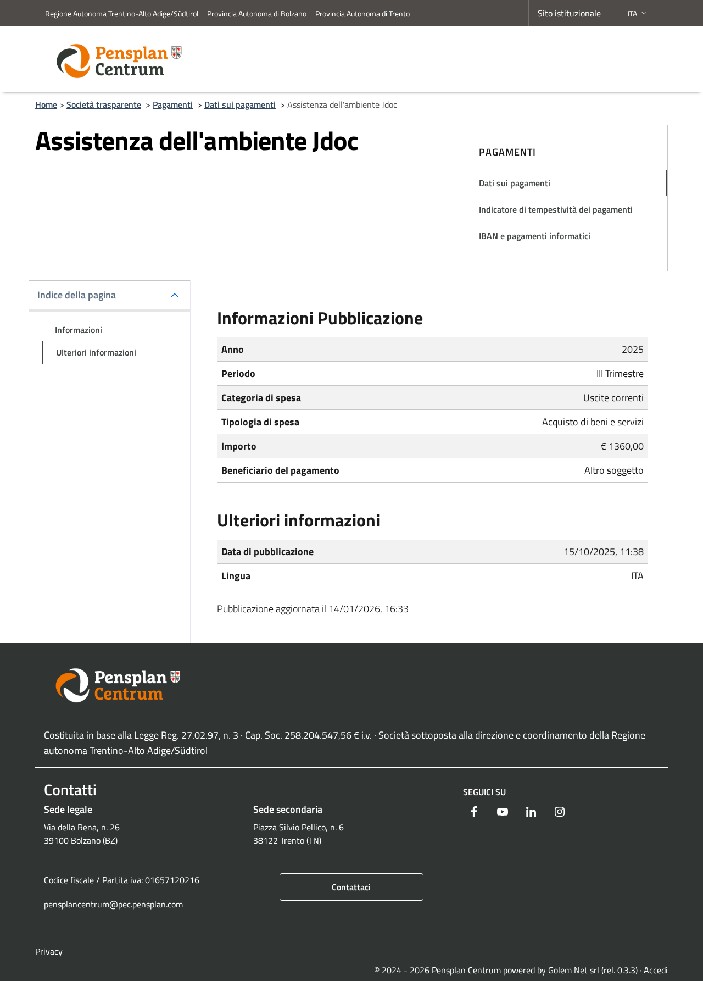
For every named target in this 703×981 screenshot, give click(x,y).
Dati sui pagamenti (240, 104)
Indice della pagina (76, 294)
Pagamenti (173, 104)
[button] (638, 13)
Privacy (49, 951)
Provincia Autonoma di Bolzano (256, 13)
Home (46, 104)
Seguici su (484, 792)
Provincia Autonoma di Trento (362, 13)
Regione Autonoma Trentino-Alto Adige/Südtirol (121, 13)
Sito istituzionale (569, 13)
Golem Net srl (573, 970)
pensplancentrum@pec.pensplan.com (113, 904)
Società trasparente (103, 104)
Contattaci (351, 887)
